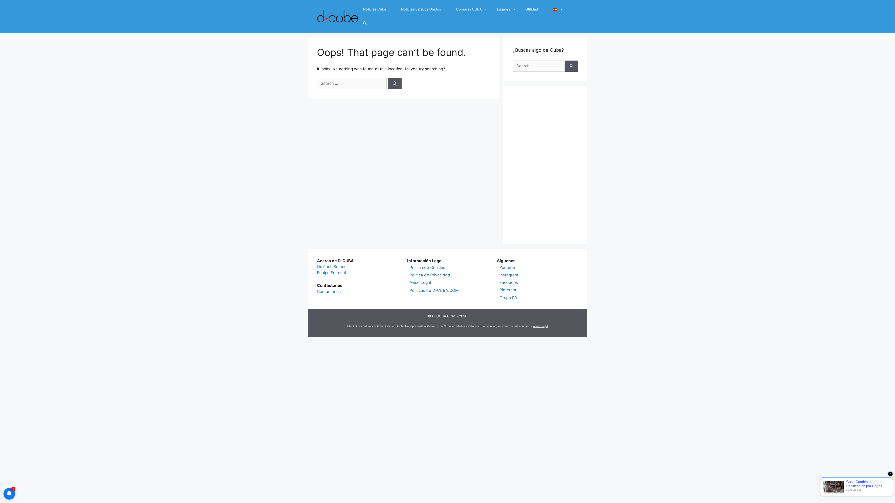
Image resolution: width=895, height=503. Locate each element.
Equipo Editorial (331, 272)
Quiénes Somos (331, 266)
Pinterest (507, 290)
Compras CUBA (469, 9)
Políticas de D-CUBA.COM (434, 290)
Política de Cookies (427, 267)
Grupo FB (508, 297)
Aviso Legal (420, 282)
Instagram (508, 275)
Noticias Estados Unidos (421, 9)
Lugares (503, 9)
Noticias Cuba (374, 9)
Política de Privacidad (430, 275)
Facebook (508, 282)
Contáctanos (329, 291)
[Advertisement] (545, 165)
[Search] (395, 83)
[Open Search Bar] (364, 23)
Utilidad (531, 9)
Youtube (507, 267)
